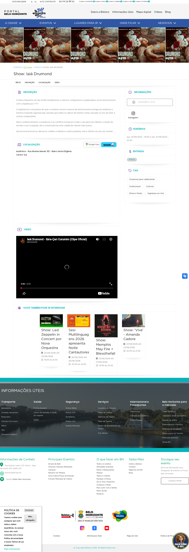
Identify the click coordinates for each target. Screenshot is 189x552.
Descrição (30, 82)
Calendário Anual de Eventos (174, 416)
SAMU (36, 420)
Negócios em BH (136, 470)
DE (67, 2)
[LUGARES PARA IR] (100, 23)
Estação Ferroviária (9, 421)
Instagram (133, 117)
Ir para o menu (101, 1)
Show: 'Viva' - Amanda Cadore (133, 334)
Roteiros (100, 494)
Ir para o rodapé (115, 1)
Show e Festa (135, 193)
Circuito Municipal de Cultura (60, 479)
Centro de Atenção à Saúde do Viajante (45, 414)
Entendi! (29, 510)
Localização (45, 82)
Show (29, 68)
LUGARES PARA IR (86, 23)
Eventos (18, 67)
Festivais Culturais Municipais (60, 467)
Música (38, 67)
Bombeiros (70, 417)
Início (18, 82)
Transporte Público (9, 434)
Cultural (150, 187)
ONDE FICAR (128, 23)
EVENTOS (46, 23)
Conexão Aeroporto (9, 412)
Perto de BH (102, 491)
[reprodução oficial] (47, 45)
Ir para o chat (128, 1)
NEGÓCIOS (165, 23)
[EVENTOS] (54, 23)
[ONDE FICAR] (138, 23)
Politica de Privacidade (170, 536)
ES (73, 2)
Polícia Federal (136, 420)
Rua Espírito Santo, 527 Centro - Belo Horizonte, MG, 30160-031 (18, 467)
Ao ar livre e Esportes (106, 482)
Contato (132, 467)
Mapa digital (143, 12)
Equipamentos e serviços (172, 424)
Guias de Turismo (105, 421)
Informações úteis (123, 12)
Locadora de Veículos (107, 408)
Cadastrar (175, 481)
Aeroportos (6, 408)
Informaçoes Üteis (94, 536)
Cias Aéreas (103, 433)
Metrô (3, 426)
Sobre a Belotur (100, 12)
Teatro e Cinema (103, 476)
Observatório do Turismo (172, 433)
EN (60, 2)
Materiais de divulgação (172, 429)
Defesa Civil (70, 421)
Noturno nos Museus (56, 473)
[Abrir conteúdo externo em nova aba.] (91, 144)
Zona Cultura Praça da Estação (61, 476)
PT (70, 2)
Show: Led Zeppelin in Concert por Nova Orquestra (51, 339)
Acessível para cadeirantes (142, 179)
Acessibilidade (19, 1)
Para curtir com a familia (107, 488)
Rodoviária (5, 417)
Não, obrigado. (30, 518)
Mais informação (12, 549)
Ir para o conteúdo (86, 1)
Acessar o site (146, 102)
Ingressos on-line (155, 193)
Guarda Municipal (73, 426)
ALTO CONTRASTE (48, 1)
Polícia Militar (71, 408)
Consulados (135, 411)
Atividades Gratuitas (105, 467)
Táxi (3, 430)
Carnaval (51, 470)
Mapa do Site (132, 536)
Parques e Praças (104, 479)
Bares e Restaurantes (105, 470)
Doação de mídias (169, 420)
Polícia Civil (70, 412)
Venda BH (166, 442)
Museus (100, 473)
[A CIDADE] (20, 23)
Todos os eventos (104, 464)
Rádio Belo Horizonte (22, 479)
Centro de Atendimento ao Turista (109, 427)
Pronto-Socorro (40, 408)
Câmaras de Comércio (139, 416)
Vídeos (158, 12)
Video (57, 82)
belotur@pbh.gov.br (12, 472)
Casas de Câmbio (105, 412)
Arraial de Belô (54, 464)
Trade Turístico (168, 411)
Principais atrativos (170, 438)
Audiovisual (135, 187)
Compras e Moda (104, 485)
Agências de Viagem (106, 417)
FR (63, 2)
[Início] (25, 8)
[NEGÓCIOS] (174, 23)
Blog (168, 12)
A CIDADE (11, 23)
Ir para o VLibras (142, 1)
